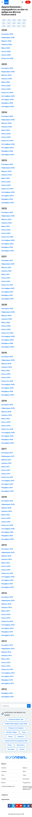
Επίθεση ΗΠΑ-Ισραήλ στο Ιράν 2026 (16, 723)
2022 (24, 20)
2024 (14, 20)
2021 (3, 23)
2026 (3, 20)
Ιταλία (24, 732)
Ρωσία (10, 736)
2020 (8, 23)
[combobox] (16, 706)
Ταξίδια (3, 779)
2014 (13, 26)
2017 (23, 23)
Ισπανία (22, 749)
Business (3, 771)
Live (28, 2)
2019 (14, 23)
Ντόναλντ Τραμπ (11, 732)
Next (2, 775)
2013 (18, 26)
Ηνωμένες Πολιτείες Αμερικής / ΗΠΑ (16, 740)
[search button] (29, 706)
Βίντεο (3, 782)
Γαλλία (9, 745)
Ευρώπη (3, 767)
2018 (19, 23)
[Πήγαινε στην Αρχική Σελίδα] (6, 2)
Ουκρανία (21, 736)
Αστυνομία (11, 749)
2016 (3, 26)
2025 (9, 20)
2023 (19, 20)
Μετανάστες (21, 745)
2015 (8, 26)
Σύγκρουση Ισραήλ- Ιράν (16, 719)
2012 (23, 26)
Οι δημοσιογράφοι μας (8, 786)
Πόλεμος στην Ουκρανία (16, 728)
